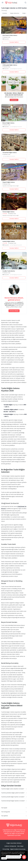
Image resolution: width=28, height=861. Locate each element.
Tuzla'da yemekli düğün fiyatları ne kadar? (12, 797)
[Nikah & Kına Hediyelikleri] (14, 89)
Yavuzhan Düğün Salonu (9, 152)
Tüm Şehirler (4, 816)
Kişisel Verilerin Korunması (17, 849)
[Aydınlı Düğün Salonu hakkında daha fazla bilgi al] (14, 231)
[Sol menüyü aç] (2, 2)
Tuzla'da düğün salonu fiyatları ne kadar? (12, 789)
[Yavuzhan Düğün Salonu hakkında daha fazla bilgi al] (14, 142)
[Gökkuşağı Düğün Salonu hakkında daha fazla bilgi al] (14, 54)
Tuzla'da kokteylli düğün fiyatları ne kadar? (13, 801)
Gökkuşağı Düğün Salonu (9, 65)
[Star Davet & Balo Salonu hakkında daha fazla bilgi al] (14, 25)
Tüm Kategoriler (5, 812)
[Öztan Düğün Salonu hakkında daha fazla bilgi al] (14, 201)
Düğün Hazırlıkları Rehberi (14, 843)
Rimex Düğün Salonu (8, 123)
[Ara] (25, 2)
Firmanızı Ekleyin (14, 311)
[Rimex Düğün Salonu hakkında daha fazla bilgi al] (14, 112)
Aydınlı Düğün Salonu (8, 241)
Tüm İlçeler (4, 808)
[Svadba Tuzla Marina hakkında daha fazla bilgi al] (14, 260)
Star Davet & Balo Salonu (9, 35)
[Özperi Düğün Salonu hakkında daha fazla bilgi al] (14, 171)
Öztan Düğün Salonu (8, 211)
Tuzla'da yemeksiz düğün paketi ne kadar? (12, 793)
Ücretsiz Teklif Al (14, 42)
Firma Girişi (6, 849)
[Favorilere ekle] (24, 18)
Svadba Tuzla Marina (8, 271)
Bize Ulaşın (20, 846)
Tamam (4, 858)
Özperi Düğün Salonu (8, 182)
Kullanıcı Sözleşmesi (10, 846)
